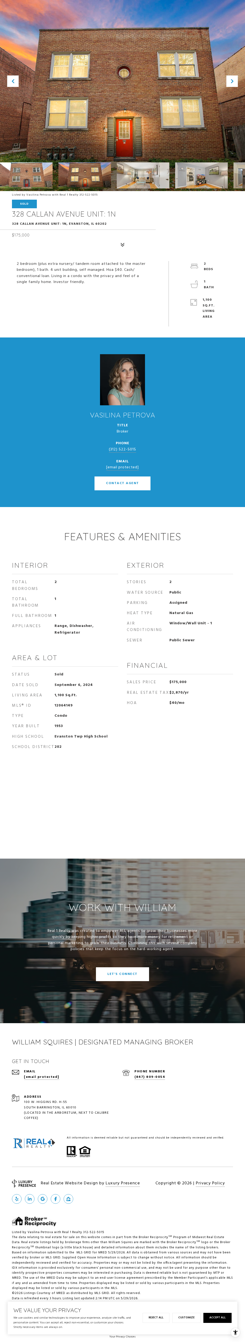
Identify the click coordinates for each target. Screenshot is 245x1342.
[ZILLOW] (68, 1199)
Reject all (156, 1317)
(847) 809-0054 (149, 1077)
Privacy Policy (210, 1183)
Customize (186, 1317)
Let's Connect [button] (122, 974)
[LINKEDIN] (29, 1199)
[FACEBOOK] (55, 1199)
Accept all (217, 1317)
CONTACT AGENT (122, 483)
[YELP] (17, 1199)
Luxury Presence (123, 1183)
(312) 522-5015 (122, 449)
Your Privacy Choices (122, 1336)
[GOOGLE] (42, 1199)
